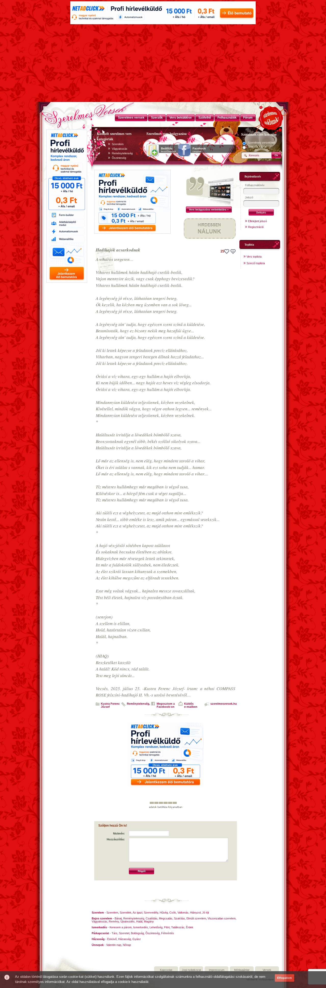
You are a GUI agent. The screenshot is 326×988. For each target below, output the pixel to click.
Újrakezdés (127, 921)
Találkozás (177, 927)
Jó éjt (205, 912)
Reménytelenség (122, 153)
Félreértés (167, 933)
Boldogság (137, 933)
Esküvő (112, 939)
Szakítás (179, 918)
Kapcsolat (166, 969)
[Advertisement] (163, 63)
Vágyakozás (119, 148)
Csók (172, 912)
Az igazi (137, 912)
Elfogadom (284, 977)
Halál (139, 921)
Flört (167, 927)
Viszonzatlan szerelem (222, 918)
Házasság (124, 939)
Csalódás (151, 918)
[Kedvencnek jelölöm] (233, 251)
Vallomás (183, 912)
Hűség (164, 912)
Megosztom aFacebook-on (166, 705)
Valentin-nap (113, 944)
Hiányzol (195, 912)
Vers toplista (254, 256)
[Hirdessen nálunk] (271, 117)
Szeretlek (125, 912)
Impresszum (216, 969)
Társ (114, 933)
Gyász (136, 939)
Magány (149, 921)
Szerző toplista (256, 263)
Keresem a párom (121, 927)
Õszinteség (119, 157)
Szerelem (118, 144)
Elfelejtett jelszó (257, 221)
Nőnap (127, 944)
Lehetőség (156, 927)
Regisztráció (256, 227)
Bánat (118, 918)
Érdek (189, 927)
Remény (114, 921)
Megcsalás (165, 918)
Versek (267, 969)
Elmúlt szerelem (196, 918)
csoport (199, 150)
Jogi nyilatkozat (191, 969)
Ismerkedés (140, 927)
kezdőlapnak (168, 150)
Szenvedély (151, 912)
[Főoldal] (66, 113)
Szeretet (124, 933)
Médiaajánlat (241, 969)
